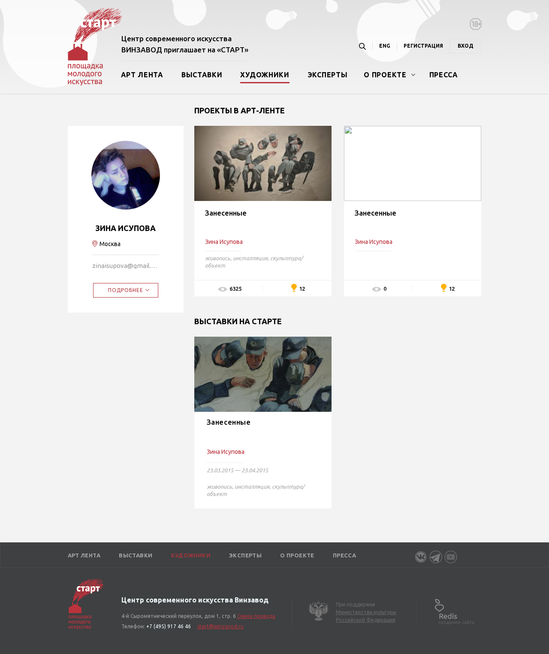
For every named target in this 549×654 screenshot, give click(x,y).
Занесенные (226, 213)
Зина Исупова (225, 451)
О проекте (385, 75)
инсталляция (250, 258)
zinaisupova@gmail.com (125, 265)
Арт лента (142, 75)
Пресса (443, 75)
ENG (384, 46)
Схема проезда (256, 616)
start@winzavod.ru (220, 626)
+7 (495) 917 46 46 (168, 626)
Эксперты (328, 75)
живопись (217, 258)
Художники (264, 75)
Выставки (202, 75)
